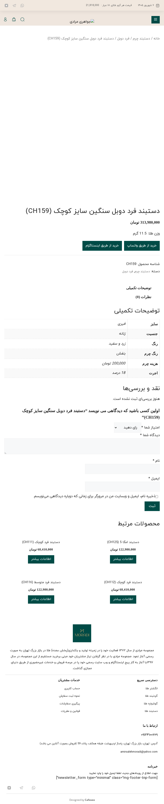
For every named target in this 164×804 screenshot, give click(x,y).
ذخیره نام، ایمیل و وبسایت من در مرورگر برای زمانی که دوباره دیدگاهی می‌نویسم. (94, 496)
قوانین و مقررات (70, 711)
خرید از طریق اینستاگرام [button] (102, 245)
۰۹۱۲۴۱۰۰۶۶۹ (149, 735)
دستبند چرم (141, 38)
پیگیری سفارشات (70, 704)
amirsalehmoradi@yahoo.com (139, 752)
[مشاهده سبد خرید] (14, 20)
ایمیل (154, 478)
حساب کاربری (72, 688)
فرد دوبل (123, 38)
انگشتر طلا (151, 688)
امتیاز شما (150, 427)
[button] (22, 20)
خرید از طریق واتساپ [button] (142, 245)
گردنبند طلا (151, 696)
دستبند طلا (151, 711)
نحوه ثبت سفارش (69, 696)
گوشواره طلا (151, 704)
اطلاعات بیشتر (123, 559)
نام (156, 460)
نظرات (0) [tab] (143, 297)
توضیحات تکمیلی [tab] (138, 288)
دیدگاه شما (150, 435)
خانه (157, 38)
